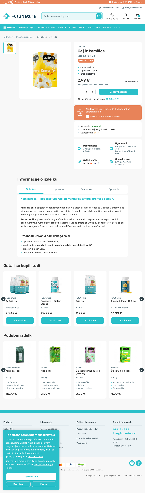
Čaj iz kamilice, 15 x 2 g (47, 37)
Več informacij (35, 456)
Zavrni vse (18, 484)
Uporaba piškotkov (111, 475)
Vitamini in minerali (46, 27)
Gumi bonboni (94, 27)
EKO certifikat (9, 429)
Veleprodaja (81, 443)
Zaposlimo (81, 433)
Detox (82, 27)
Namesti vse (31, 476)
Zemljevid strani (93, 475)
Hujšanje (62, 27)
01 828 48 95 (112, 99)
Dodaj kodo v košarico (127, 2)
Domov (9, 37)
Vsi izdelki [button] (11, 27)
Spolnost (72, 27)
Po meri (44, 484)
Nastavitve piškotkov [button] (132, 475)
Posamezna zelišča (25, 37)
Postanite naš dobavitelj (87, 438)
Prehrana (107, 27)
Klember (81, 46)
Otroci (117, 27)
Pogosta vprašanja (111, 8)
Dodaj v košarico (118, 91)
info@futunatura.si (133, 8)
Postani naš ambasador (87, 429)
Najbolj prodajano (27, 27)
